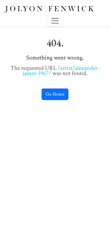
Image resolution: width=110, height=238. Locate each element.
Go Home (55, 94)
